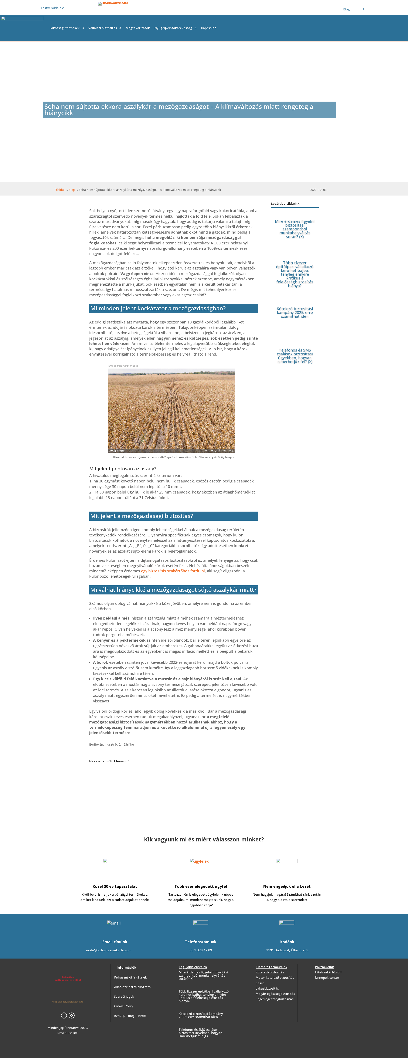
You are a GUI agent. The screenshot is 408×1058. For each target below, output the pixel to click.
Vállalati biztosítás (102, 28)
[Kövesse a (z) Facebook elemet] (64, 1015)
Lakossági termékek (64, 28)
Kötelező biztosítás (270, 972)
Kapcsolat (208, 28)
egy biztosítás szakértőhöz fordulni (173, 570)
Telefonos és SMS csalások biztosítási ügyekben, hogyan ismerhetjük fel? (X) (295, 355)
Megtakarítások (138, 28)
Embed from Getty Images (123, 365)
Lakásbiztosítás (267, 988)
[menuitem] (346, 9)
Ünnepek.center (327, 977)
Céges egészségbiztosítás (274, 999)
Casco (260, 983)
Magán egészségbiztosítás (275, 993)
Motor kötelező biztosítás (275, 977)
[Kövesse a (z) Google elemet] (72, 1015)
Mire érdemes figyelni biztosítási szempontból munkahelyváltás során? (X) (294, 229)
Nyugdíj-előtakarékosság (173, 28)
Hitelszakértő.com (328, 972)
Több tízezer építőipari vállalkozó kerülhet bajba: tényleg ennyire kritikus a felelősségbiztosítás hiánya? (294, 274)
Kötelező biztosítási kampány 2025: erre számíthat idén (295, 312)
